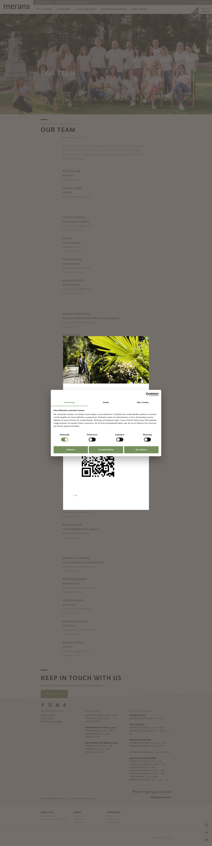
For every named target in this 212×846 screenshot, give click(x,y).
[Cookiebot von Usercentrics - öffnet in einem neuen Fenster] (148, 394)
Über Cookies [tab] (143, 402)
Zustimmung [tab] (69, 402)
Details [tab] (106, 402)
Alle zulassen (141, 450)
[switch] (92, 439)
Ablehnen (71, 450)
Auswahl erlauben (106, 450)
